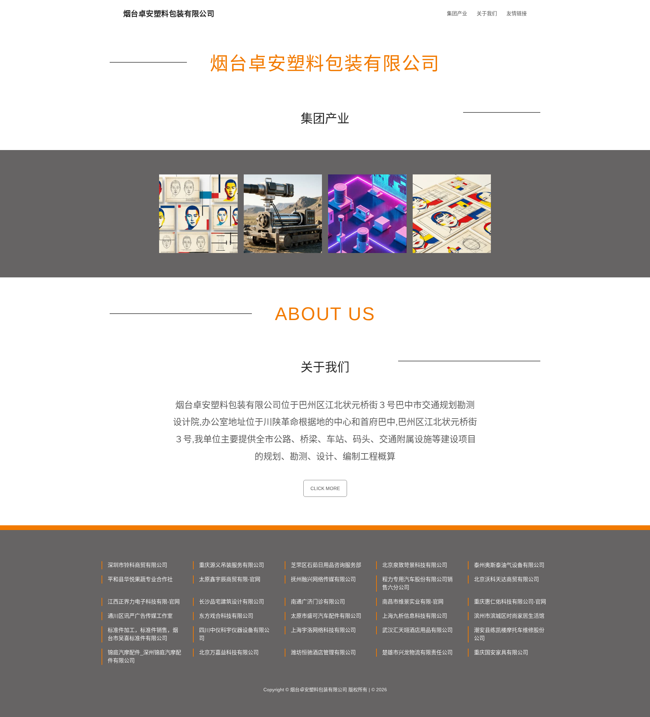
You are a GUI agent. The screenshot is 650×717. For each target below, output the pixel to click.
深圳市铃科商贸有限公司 (137, 565)
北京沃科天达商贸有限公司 (506, 579)
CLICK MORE (325, 488)
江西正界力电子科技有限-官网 (144, 602)
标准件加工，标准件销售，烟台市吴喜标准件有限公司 (143, 634)
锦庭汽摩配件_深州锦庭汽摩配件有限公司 (144, 656)
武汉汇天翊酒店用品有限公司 (417, 630)
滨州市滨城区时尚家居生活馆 (509, 616)
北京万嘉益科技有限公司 (229, 652)
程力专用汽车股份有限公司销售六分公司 (417, 583)
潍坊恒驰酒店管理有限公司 (323, 652)
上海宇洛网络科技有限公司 (323, 630)
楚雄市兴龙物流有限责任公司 (417, 652)
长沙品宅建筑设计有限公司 (231, 602)
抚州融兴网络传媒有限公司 (323, 579)
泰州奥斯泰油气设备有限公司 (509, 565)
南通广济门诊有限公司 (318, 602)
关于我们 (487, 13)
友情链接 (516, 13)
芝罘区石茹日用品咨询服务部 (326, 565)
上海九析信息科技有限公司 (414, 616)
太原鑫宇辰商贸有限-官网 (229, 579)
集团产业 (457, 13)
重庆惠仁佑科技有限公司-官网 (510, 602)
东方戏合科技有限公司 (226, 616)
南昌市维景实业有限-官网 (412, 602)
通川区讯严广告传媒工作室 (140, 616)
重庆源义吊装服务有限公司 (231, 565)
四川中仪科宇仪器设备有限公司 (234, 634)
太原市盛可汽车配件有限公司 (326, 616)
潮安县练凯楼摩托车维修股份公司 (509, 634)
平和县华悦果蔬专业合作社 (140, 579)
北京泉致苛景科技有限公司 (414, 565)
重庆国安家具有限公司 (501, 652)
